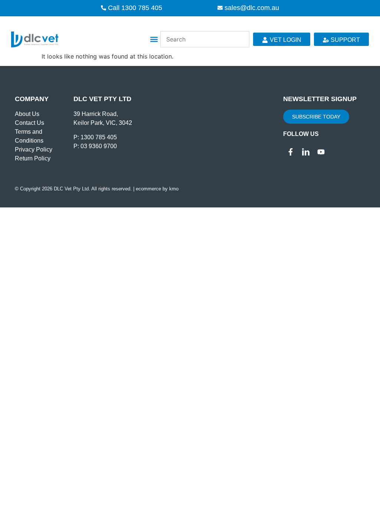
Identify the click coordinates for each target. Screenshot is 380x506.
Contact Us (29, 123)
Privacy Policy (33, 149)
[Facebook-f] (290, 151)
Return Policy (32, 158)
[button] (154, 39)
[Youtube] (321, 151)
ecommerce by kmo (157, 189)
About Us (27, 114)
